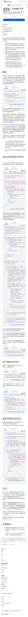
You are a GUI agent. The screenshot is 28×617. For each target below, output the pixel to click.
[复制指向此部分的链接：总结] (8, 488)
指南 (2, 551)
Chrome (2, 599)
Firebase (2, 601)
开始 (14, 19)
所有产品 (3, 605)
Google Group (4, 582)
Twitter (2, 570)
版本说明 (3, 584)
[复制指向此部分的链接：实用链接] (12, 524)
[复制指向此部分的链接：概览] (8, 72)
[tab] (6, 87)
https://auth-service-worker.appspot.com (15, 533)
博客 (2, 565)
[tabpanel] (14, 98)
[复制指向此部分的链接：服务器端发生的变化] (22, 419)
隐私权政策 (6, 610)
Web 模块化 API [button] (13, 428)
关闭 (14, 16)
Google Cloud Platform (5, 603)
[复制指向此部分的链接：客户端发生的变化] (20, 362)
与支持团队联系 (4, 577)
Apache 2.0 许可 (16, 539)
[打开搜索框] (20, 1)
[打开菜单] (2, 1)
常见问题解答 (4, 586)
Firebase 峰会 (4, 568)
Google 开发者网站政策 (10, 540)
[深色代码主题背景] (22, 90)
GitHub (2, 560)
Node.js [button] (5, 428)
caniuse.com (9, 519)
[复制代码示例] (24, 90)
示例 (2, 555)
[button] (6, 87)
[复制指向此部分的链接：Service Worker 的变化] (4, 159)
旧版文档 (3, 588)
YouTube (2, 572)
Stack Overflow (4, 580)
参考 (2, 553)
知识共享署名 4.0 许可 (21, 538)
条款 (2, 610)
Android (2, 597)
